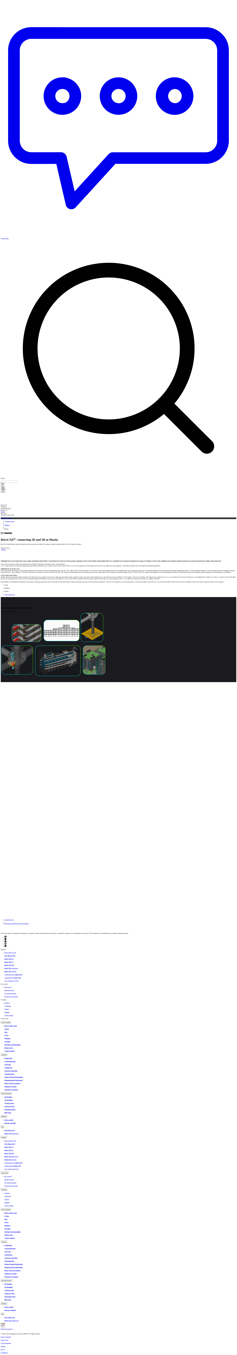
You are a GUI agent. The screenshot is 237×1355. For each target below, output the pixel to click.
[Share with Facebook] (1, 550)
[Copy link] (6, 550)
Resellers (3, 1116)
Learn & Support (5, 1022)
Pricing (3, 512)
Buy (2, 1127)
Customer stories (9, 521)
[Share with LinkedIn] (4, 550)
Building (7, 525)
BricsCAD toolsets (6, 1093)
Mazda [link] (6, 529)
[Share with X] (3, 550)
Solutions (3, 1055)
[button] (118, 362)
